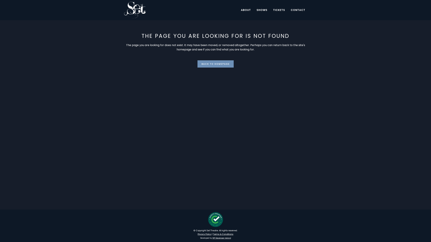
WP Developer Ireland (221, 238)
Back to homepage (216, 64)
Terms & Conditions (223, 234)
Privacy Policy (204, 234)
